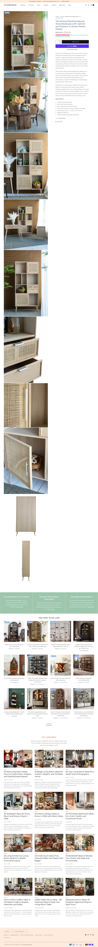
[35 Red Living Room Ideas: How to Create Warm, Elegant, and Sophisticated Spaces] (18, 759)
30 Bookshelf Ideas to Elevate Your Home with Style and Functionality (79, 858)
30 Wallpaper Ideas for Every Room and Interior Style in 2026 (17, 816)
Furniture (31, 5)
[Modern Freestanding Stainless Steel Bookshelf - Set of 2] (60, 631)
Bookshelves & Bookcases (71, 16)
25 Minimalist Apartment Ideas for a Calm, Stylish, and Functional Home (80, 816)
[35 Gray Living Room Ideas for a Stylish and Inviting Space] (80, 759)
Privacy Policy (38, 935)
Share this (59, 121)
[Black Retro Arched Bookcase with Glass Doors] (14, 631)
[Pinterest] (90, 934)
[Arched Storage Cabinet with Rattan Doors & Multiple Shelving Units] (37, 698)
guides (5, 897)
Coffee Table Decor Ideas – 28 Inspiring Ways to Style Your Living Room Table (48, 902)
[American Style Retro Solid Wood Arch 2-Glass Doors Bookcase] (37, 631)
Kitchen (54, 5)
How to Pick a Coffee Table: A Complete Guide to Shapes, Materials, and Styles (17, 902)
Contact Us (7, 937)
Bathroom (62, 5)
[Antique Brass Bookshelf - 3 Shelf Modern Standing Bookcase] (14, 698)
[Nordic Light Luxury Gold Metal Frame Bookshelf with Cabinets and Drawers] (83, 698)
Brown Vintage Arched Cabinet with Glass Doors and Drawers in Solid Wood (60, 713)
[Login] (86, 5)
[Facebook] (85, 934)
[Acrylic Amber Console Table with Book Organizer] (60, 665)
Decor (38, 5)
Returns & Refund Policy (26, 935)
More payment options (72, 49)
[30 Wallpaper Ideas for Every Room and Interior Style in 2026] (18, 801)
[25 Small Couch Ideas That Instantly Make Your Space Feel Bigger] (49, 843)
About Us (6, 935)
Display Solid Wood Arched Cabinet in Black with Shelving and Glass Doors (83, 646)
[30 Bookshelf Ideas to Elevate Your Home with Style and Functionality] (80, 843)
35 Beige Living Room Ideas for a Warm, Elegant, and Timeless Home (49, 774)
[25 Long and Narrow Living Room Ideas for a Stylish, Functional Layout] (18, 843)
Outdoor (45, 5)
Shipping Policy (14, 935)
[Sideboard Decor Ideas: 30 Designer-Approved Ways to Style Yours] (80, 887)
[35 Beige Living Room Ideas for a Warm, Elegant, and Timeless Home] (49, 759)
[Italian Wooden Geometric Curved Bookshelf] (83, 665)
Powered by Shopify (27, 944)
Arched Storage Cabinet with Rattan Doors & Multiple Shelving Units (37, 713)
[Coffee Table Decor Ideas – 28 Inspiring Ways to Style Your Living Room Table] (49, 887)
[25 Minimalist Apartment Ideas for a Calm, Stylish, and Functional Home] (80, 801)
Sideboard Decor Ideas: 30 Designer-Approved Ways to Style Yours (79, 902)
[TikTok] (93, 934)
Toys (69, 5)
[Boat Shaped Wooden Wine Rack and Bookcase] (14, 665)
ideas (5, 769)
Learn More (19, 607)
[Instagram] (88, 934)
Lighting (22, 5)
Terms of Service (48, 935)
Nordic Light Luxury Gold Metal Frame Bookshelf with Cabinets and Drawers (83, 713)
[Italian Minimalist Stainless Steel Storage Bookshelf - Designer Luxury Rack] (37, 665)
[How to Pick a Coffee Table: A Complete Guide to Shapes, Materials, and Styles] (18, 887)
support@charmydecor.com (52, 1)
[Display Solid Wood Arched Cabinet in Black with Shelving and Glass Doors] (83, 631)
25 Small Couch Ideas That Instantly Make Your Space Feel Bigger (49, 858)
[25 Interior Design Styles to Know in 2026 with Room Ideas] (49, 801)
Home (57, 16)
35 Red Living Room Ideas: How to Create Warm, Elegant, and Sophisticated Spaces (18, 774)
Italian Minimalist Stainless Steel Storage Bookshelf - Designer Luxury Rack (37, 680)
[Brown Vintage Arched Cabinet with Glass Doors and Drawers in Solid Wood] (60, 698)
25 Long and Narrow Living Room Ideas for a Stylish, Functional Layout (16, 858)
